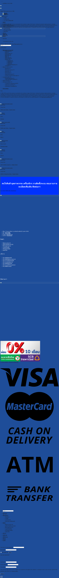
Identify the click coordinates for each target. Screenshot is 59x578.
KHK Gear (7, 54)
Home (1, 11)
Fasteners (9, 60)
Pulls (13, 44)
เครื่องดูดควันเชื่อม (6, 81)
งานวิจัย (5, 17)
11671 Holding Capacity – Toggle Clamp (9, 164)
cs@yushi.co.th (9, 234)
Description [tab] (5, 88)
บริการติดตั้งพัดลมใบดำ (7, 263)
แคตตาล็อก (5, 250)
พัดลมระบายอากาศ (7, 66)
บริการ (4, 533)
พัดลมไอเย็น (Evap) (9, 74)
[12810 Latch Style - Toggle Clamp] (6, 103)
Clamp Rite (7, 51)
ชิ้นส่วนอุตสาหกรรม (8, 11)
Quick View (2, 104)
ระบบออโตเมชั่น (6, 247)
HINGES (9, 62)
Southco (6, 59)
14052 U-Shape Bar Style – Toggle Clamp (9, 174)
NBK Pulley (7, 57)
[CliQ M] (2, 149)
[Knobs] (4, 14)
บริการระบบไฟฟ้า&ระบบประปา (9, 264)
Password (2, 549)
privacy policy (15, 571)
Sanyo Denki (7, 58)
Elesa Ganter (7, 53)
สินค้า (4, 22)
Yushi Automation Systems (10, 79)
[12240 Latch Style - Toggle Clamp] (5, 122)
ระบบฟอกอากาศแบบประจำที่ (11, 83)
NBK (13, 11)
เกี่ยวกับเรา (5, 16)
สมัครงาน (5, 537)
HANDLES (9, 61)
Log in (10, 552)
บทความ (5, 535)
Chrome (2, 119)
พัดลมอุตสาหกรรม (9, 69)
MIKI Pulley (7, 55)
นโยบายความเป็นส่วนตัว (8, 20)
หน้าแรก (5, 513)
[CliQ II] (2, 131)
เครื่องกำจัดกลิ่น (6, 80)
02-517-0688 (7, 232)
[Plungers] (5, 13)
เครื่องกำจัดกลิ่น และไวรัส (8, 244)
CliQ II (1, 137)
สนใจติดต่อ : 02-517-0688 (7, 3)
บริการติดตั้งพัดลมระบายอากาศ (9, 259)
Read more (2, 112)
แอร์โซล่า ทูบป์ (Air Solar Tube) (11, 75)
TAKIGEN (7, 65)
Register (2, 573)
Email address (3, 564)
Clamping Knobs (3, 146)
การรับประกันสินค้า (4, 362)
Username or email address (6, 547)
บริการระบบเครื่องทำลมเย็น (8, 260)
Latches (9, 63)
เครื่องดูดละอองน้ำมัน (9, 84)
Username (3, 562)
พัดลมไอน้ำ (7, 71)
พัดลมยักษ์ (7, 68)
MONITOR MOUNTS (11, 64)
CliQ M (1, 155)
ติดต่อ (4, 538)
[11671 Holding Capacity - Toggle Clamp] (6, 158)
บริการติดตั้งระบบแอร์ (7, 266)
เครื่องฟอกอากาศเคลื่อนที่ (10, 86)
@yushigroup (9, 235)
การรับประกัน (6, 19)
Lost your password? (4, 554)
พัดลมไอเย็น (7, 72)
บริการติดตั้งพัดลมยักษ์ (7, 257)
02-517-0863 (7, 233)
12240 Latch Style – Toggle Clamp (7, 128)
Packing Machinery (9, 78)
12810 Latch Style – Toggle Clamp (7, 109)
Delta (6, 52)
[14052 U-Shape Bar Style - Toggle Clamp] (6, 168)
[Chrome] (2, 113)
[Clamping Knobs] (4, 140)
